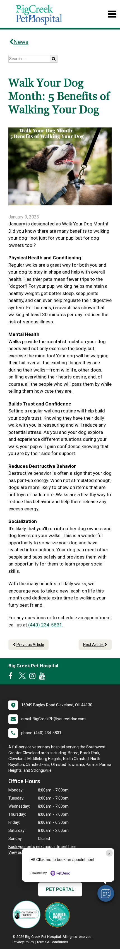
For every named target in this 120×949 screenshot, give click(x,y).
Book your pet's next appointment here (42, 846)
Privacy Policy (23, 942)
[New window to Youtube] (43, 677)
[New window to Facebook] (11, 677)
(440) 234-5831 (45, 625)
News (20, 42)
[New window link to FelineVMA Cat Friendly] (28, 914)
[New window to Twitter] (22, 677)
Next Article (93, 644)
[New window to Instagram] (33, 677)
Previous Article (30, 644)
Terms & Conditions (52, 942)
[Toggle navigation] (112, 14)
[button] (105, 893)
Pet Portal (60, 889)
